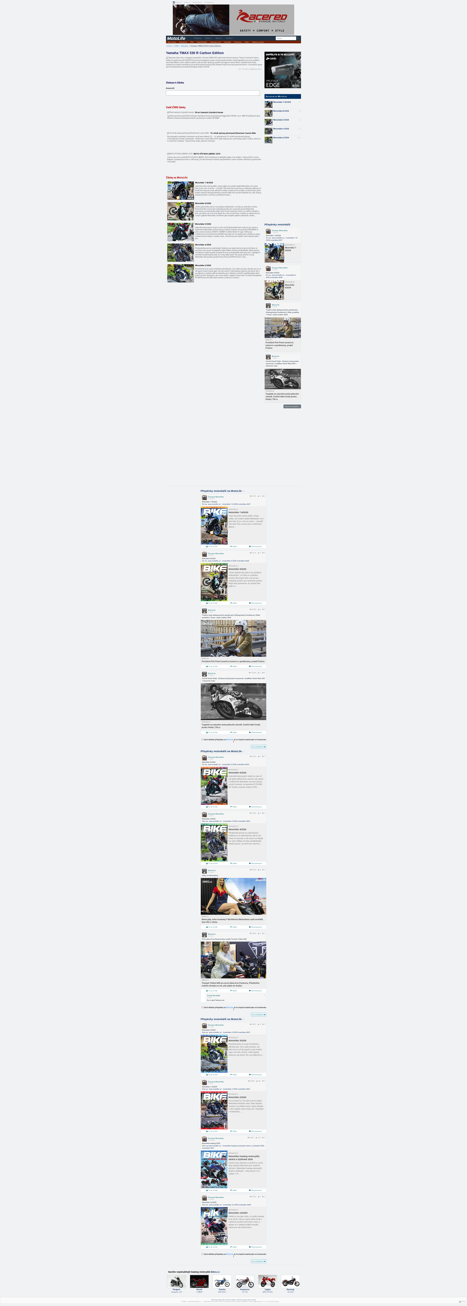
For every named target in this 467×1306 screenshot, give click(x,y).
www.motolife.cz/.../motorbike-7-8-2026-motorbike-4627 (229, 504)
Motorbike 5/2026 (281, 119)
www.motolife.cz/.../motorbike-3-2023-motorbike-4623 (229, 1032)
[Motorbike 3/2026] (214, 273)
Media (218, 38)
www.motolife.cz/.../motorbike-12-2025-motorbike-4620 (230, 1205)
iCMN (176, 46)
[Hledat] (298, 38)
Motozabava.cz (209, 2)
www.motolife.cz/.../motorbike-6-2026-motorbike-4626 (228, 561)
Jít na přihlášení (258, 746)
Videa (247, 42)
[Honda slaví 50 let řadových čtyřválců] (214, 120)
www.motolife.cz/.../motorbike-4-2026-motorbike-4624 (229, 821)
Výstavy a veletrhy (258, 42)
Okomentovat (256, 546)
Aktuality (184, 46)
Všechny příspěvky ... (292, 406)
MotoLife (178, 2)
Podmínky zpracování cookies (246, 1300)
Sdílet (234, 546)
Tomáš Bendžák (213, 996)
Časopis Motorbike (280, 230)
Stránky (229, 38)
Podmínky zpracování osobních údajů (223, 1300)
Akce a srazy (172, 42)
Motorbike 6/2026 (281, 111)
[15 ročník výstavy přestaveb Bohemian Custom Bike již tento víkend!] (214, 141)
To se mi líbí (212, 546)
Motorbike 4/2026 (281, 128)
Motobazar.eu (197, 2)
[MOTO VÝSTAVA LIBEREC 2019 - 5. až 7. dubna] (214, 161)
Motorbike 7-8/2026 (282, 102)
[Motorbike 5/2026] (214, 232)
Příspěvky (197, 38)
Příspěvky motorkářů (277, 224)
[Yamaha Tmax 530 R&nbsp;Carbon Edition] (167, 57)
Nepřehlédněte (202, 42)
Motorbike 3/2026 (281, 137)
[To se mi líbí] (258, 496)
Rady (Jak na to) (215, 42)
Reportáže (227, 42)
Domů (169, 46)
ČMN (191, 42)
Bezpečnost (183, 42)
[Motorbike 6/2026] (214, 211)
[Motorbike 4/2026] (214, 252)
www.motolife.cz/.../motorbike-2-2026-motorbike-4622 (229, 1089)
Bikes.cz (187, 2)
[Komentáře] (263, 496)
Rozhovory (237, 42)
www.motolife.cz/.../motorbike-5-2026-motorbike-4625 (228, 764)
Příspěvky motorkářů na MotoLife (223, 490)
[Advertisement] (283, 183)
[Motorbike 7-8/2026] (214, 190)
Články (207, 38)
